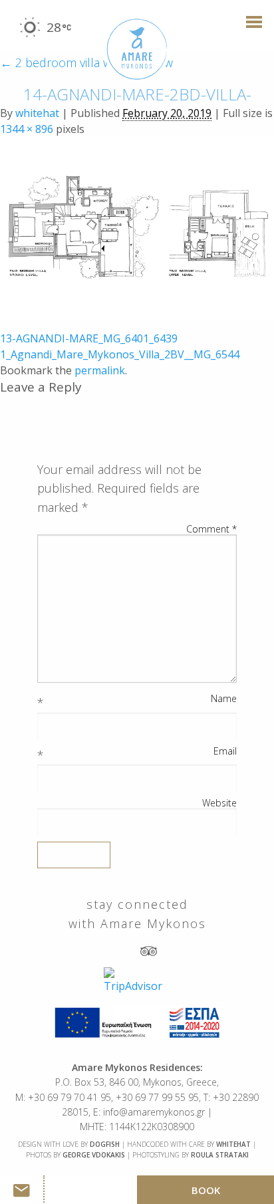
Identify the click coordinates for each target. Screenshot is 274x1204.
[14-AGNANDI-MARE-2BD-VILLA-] (137, 227)
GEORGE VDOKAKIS (94, 1154)
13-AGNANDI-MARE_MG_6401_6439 (89, 338)
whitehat (37, 113)
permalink (99, 370)
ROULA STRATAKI (220, 1154)
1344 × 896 (26, 129)
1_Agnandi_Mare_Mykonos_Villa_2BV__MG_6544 (119, 354)
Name (224, 698)
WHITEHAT (233, 1144)
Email (225, 751)
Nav (250, 28)
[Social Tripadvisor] (148, 950)
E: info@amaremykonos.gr (149, 1112)
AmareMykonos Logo (137, 49)
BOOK (206, 1190)
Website (219, 803)
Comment (211, 529)
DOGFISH (105, 1144)
